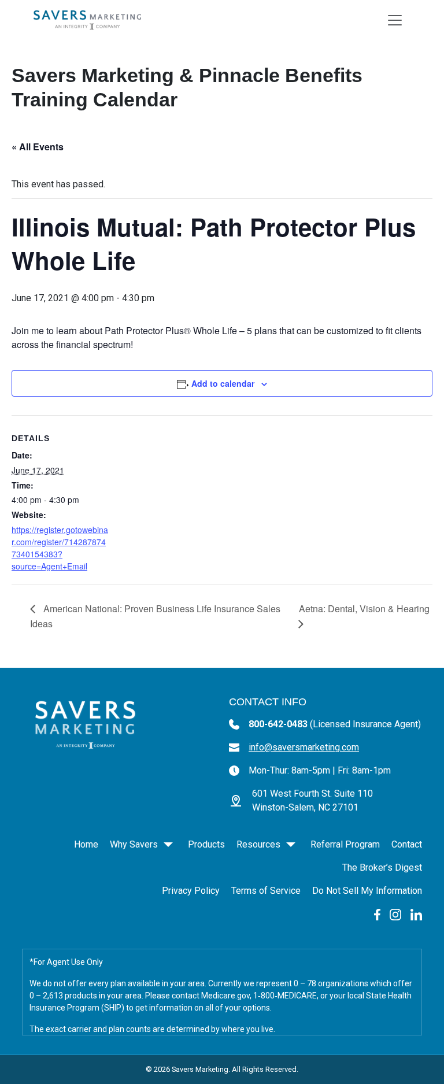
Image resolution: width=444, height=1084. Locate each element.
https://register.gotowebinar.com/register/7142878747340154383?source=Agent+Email (60, 548)
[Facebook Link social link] (377, 913)
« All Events (38, 146)
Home (86, 844)
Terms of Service (266, 890)
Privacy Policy (191, 890)
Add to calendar (222, 383)
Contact (406, 844)
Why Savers (134, 844)
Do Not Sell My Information (367, 890)
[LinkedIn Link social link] (416, 913)
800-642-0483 (335, 724)
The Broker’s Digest (382, 867)
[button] (168, 845)
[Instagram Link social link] (395, 913)
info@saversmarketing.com (304, 747)
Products (206, 844)
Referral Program (345, 844)
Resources (258, 844)
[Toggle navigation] (394, 20)
